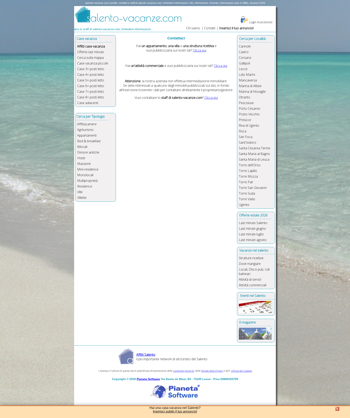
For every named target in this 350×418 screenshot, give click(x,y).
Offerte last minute (90, 52)
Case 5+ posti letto (90, 80)
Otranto (244, 97)
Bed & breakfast (89, 141)
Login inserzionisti (260, 22)
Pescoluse (246, 103)
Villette (81, 197)
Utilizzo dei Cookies (241, 371)
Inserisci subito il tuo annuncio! (175, 411)
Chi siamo (193, 28)
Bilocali (82, 146)
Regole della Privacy (212, 371)
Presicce (245, 120)
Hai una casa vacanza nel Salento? (175, 408)
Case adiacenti (87, 103)
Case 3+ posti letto (90, 69)
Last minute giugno (252, 228)
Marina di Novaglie (252, 91)
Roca (242, 131)
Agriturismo (85, 129)
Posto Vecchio (249, 114)
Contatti (210, 28)
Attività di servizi (250, 279)
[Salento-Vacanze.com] (128, 21)
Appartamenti (87, 135)
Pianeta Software (148, 379)
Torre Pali (246, 182)
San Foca (245, 137)
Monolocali (85, 175)
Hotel (81, 158)
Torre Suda (247, 193)
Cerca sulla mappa (90, 57)
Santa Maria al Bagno (254, 154)
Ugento (244, 204)
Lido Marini (247, 74)
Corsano (245, 57)
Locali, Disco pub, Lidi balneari (254, 271)
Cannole (245, 46)
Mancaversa (248, 80)
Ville (80, 192)
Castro (244, 52)
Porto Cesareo (249, 108)
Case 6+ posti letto (90, 86)
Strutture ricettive (251, 258)
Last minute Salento (253, 223)
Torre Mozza (248, 176)
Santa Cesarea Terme (254, 148)
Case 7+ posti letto (90, 91)
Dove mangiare (250, 263)
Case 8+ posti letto (90, 97)
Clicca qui (199, 50)
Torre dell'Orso (249, 165)
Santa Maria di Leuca (254, 159)
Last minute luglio (251, 234)
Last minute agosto (253, 240)
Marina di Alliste (250, 86)
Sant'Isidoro (247, 142)
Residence (84, 186)
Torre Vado (247, 199)
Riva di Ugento (249, 125)
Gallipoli (244, 63)
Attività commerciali (252, 285)
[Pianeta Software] (175, 399)
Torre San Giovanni (253, 187)
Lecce (243, 69)
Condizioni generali (183, 371)
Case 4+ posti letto (90, 74)
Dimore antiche (88, 152)
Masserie (84, 163)
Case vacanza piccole (92, 63)
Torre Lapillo (248, 170)
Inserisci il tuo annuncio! (236, 28)
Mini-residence (87, 169)
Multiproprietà (87, 180)
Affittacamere (87, 124)
